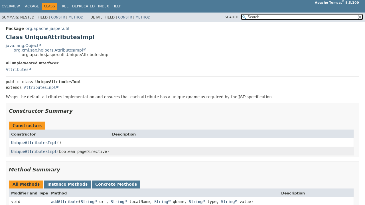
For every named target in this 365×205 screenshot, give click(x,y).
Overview (11, 6)
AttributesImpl (40, 87)
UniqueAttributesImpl (34, 142)
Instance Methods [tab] (67, 184)
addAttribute (64, 201)
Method (75, 17)
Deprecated (83, 6)
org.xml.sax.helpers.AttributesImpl (48, 50)
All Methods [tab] (26, 184)
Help (116, 6)
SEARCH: (232, 17)
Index (103, 6)
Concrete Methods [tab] (116, 184)
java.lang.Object (22, 45)
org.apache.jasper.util (47, 28)
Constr (58, 17)
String (87, 201)
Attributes (17, 69)
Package (31, 6)
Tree (64, 6)
